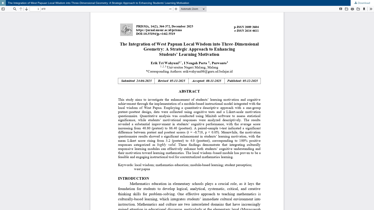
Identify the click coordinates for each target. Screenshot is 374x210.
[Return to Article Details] (3, 3)
